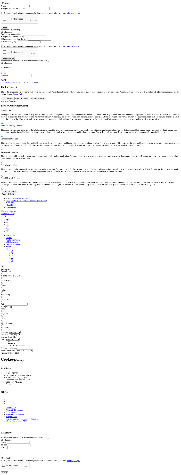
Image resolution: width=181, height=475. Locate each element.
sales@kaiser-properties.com (17, 198)
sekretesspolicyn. (73, 13)
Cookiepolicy (11, 408)
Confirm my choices (9, 191)
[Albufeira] (20, 348)
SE (7, 231)
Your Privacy (6, 110)
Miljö (3, 339)
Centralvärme (6, 271)
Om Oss (9, 238)
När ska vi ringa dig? (9, 42)
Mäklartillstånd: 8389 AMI (16, 421)
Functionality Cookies (9, 152)
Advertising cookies (8, 165)
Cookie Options (7, 98)
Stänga (4, 353)
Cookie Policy (17, 94)
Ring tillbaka (11, 205)
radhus (3, 318)
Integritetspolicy (12, 412)
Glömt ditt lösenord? (9, 82)
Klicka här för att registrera (27, 82)
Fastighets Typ (6, 307)
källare (3, 290)
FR (7, 227)
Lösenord (4, 75)
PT (7, 222)
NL (7, 229)
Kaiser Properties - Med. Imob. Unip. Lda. (22, 419)
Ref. (2, 304)
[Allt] (20, 342)
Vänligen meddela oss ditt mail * (13, 8)
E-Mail (3, 73)
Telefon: (4, 445)
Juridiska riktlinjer (13, 240)
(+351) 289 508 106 (26, 201)
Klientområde (11, 207)
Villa (3, 309)
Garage (4, 285)
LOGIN (4, 80)
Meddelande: (6, 458)
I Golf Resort (6, 280)
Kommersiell (6, 328)
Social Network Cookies (10, 178)
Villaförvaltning (12, 242)
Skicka (4, 27)
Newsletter (10, 203)
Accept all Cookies (37, 98)
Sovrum (4, 337)
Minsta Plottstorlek (8, 350)
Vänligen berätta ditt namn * (12, 36)
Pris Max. (4, 335)
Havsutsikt (5, 299)
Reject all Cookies (21, 98)
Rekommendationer (13, 244)
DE (7, 224)
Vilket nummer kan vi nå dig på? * (14, 39)
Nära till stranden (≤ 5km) (11, 276)
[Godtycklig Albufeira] (20, 346)
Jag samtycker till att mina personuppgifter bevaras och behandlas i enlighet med (42, 13)
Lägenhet (4, 313)
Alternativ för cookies (14, 410)
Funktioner (5, 269)
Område (4, 348)
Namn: (3, 6)
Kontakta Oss (11, 246)
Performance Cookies (9, 139)
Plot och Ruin (6, 323)
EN (7, 220)
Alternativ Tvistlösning (15, 414)
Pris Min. (4, 332)
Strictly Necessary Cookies (11, 126)
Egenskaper (10, 235)
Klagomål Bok (11, 417)
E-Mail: (4, 447)
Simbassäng (5, 295)
